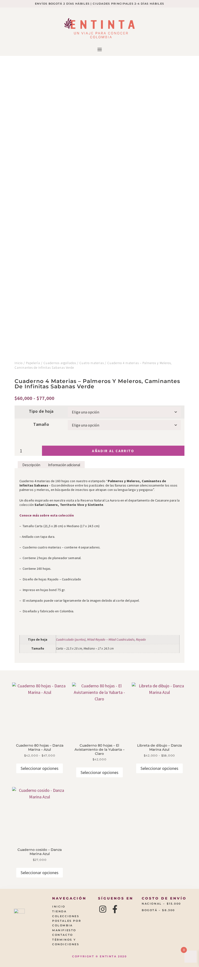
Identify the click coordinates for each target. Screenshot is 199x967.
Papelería (33, 363)
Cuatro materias (91, 363)
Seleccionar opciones (39, 768)
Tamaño (41, 424)
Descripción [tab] (31, 465)
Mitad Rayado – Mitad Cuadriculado (110, 639)
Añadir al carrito (113, 451)
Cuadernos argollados (59, 363)
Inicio (19, 363)
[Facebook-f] (115, 909)
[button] (99, 50)
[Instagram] (103, 909)
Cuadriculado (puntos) (71, 639)
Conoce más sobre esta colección (46, 515)
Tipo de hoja (41, 411)
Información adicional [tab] (64, 465)
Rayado (141, 639)
